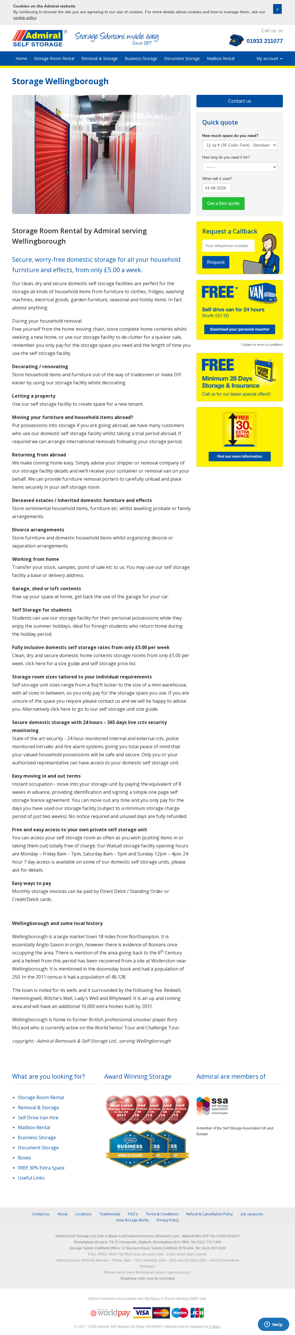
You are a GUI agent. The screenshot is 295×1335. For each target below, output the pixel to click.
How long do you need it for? (226, 157)
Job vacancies (252, 1214)
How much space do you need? (230, 136)
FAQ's (133, 1214)
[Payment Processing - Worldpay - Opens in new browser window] (110, 1312)
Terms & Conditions (162, 1214)
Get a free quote (223, 203)
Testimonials (109, 1214)
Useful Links (31, 1178)
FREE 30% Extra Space (41, 1168)
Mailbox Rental (221, 58)
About (62, 1214)
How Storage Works (132, 1220)
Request (215, 262)
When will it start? (217, 178)
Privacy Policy (168, 1220)
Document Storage (182, 58)
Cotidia (214, 1327)
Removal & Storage (99, 58)
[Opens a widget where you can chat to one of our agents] (273, 1325)
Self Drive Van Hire (38, 1117)
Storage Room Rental (54, 58)
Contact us (239, 101)
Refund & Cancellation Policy (209, 1214)
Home (21, 58)
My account (267, 58)
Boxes (24, 1158)
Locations (83, 1214)
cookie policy (24, 17)
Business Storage (141, 58)
